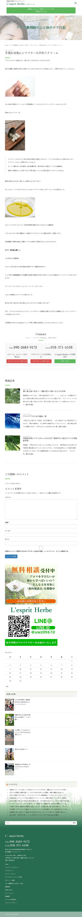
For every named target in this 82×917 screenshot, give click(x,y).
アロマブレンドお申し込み (41, 361)
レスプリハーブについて (11, 867)
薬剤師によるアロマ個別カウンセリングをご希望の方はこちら (41, 10)
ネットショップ (9, 893)
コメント (8, 497)
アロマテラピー (33, 45)
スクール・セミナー (10, 874)
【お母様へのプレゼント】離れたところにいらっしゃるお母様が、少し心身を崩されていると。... (39, 809)
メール (8, 531)
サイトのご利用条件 (10, 899)
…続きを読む (29, 404)
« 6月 (6, 686)
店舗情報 (7, 886)
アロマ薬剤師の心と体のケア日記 (19, 45)
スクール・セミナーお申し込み (17, 361)
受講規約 (7, 896)
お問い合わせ (65, 361)
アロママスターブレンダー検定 (13, 877)
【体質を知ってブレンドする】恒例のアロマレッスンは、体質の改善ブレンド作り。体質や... (38, 798)
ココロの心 (12, 784)
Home (6, 45)
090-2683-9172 (25, 347)
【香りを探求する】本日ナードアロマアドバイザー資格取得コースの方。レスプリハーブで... (38, 795)
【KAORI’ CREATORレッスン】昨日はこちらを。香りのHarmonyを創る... (34, 815)
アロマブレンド (9, 870)
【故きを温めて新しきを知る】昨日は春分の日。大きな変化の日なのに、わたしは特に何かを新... (39, 801)
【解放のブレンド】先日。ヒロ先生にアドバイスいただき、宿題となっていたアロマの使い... (38, 789)
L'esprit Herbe (15, 4)
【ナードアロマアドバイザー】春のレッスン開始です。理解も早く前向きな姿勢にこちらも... (38, 803)
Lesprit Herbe (14, 914)
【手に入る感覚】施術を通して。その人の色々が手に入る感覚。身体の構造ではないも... (37, 792)
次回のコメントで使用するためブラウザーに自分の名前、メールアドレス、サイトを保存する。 (37, 551)
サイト (7, 539)
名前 (7, 522)
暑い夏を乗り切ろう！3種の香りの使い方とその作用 (44, 391)
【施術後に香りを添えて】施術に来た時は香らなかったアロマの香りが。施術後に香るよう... (38, 812)
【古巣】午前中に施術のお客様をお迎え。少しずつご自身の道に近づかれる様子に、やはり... (38, 806)
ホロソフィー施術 (10, 880)
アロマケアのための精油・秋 (34, 416)
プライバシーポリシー (11, 902)
